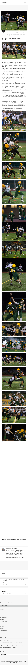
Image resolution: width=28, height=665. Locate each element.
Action (9, 32)
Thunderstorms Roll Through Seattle (8, 647)
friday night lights (20, 34)
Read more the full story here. (8, 110)
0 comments (19, 32)
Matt (15, 548)
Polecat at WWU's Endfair (7, 570)
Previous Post (3, 8)
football (15, 34)
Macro (2, 619)
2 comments (8, 575)
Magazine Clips (13, 32)
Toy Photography (4, 630)
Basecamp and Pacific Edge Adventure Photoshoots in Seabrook (13, 645)
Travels (2, 632)
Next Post (8, 8)
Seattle (2, 628)
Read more (4, 582)
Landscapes (3, 615)
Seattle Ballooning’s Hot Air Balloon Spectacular (10, 644)
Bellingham (9, 34)
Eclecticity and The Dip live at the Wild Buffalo (12, 589)
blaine (12, 34)
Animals (2, 614)
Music (4, 575)
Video (2, 633)
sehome (14, 35)
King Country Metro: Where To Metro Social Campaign (11, 642)
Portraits (2, 626)
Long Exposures (4, 617)
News (2, 624)
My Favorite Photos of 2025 (6, 640)
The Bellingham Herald (15, 68)
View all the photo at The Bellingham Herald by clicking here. (14, 539)
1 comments (8, 593)
